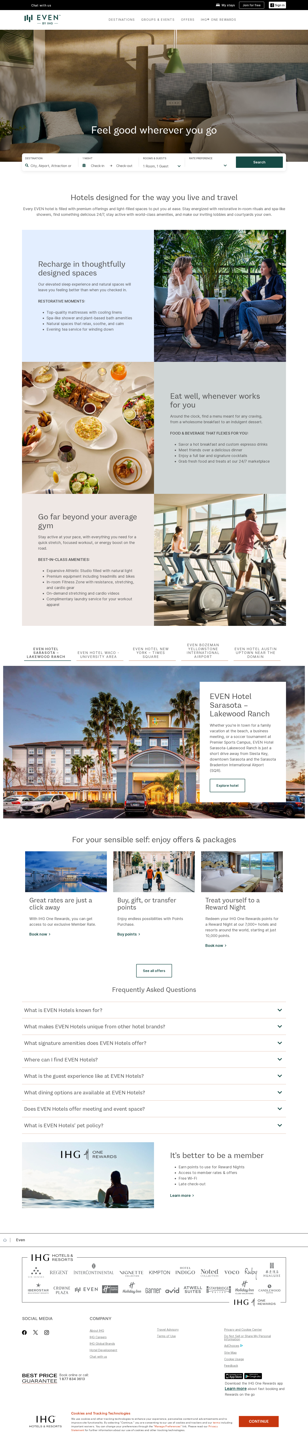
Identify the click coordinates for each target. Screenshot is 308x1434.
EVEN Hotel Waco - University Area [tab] (98, 655)
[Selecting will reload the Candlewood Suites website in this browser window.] (269, 1289)
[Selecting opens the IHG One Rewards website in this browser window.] (255, 1302)
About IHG (97, 1330)
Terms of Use (166, 1336)
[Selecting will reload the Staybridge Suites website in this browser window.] (219, 1289)
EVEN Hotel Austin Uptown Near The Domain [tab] (255, 653)
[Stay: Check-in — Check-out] (109, 166)
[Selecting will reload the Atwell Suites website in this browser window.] (193, 1289)
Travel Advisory (168, 1329)
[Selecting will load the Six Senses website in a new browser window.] (36, 1271)
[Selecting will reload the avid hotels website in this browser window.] (172, 1289)
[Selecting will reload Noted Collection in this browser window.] (209, 1271)
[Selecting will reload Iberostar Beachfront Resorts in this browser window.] (38, 1289)
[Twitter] (35, 1332)
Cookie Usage (234, 1359)
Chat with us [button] (41, 5)
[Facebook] (25, 1332)
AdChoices (231, 1345)
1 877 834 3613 (72, 1379)
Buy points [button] (127, 934)
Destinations (122, 19)
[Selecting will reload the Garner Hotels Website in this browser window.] (153, 1289)
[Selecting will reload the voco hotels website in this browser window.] (231, 1271)
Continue (259, 1421)
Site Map (230, 1352)
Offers (188, 19)
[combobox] (51, 166)
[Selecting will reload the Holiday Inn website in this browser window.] (132, 1289)
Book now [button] (38, 934)
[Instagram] (47, 1332)
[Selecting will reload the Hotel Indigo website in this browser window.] (185, 1271)
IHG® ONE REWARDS (218, 19)
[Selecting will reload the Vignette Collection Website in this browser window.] (131, 1271)
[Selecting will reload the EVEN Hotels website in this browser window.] (86, 1289)
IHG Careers (98, 1337)
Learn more (236, 1388)
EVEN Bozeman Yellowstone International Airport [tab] (203, 651)
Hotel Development (103, 1350)
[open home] (6, 1240)
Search (259, 162)
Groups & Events (158, 19)
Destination (34, 158)
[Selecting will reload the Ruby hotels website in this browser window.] (251, 1271)
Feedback (231, 1365)
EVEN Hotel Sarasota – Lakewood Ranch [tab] (46, 653)
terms (216, 1422)
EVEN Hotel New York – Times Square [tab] (151, 653)
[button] (277, 5)
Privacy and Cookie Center (243, 1329)
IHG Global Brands (102, 1343)
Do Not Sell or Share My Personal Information (247, 1337)
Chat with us (98, 1356)
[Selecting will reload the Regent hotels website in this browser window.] (59, 1271)
